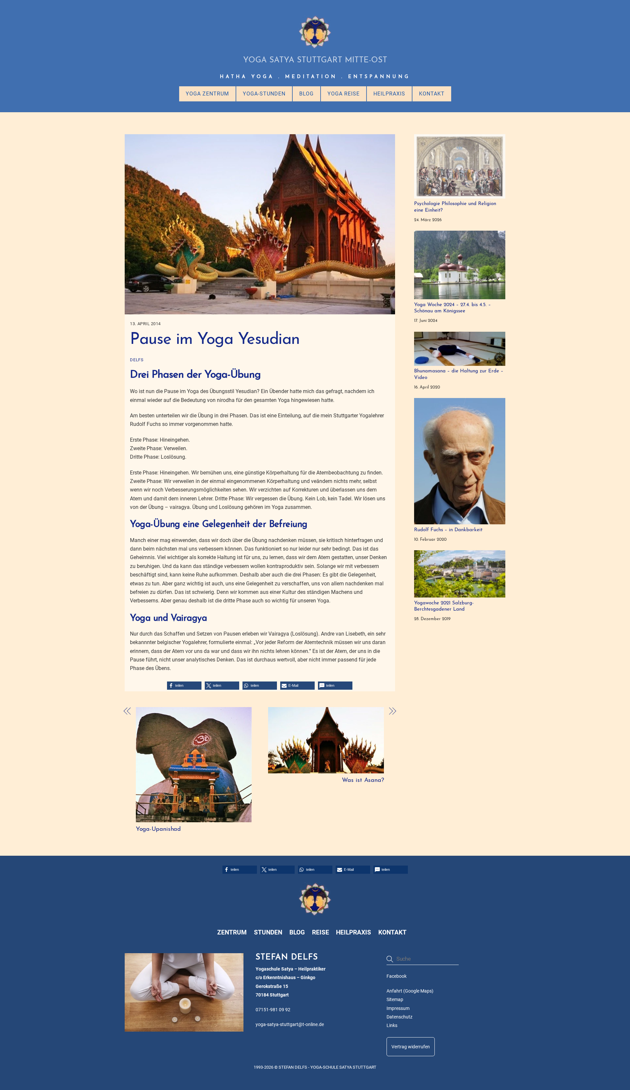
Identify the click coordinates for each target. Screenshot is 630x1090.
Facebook (397, 976)
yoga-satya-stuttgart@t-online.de (290, 1024)
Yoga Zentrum (207, 94)
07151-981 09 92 (273, 1010)
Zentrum (232, 932)
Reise (320, 932)
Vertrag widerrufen (410, 1046)
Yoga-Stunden (264, 94)
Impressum (398, 1008)
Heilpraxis (389, 94)
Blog (306, 94)
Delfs (136, 359)
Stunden (268, 932)
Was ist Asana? (363, 780)
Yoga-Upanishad (158, 829)
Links (392, 1025)
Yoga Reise (343, 94)
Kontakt (432, 94)
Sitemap (395, 999)
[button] (184, 685)
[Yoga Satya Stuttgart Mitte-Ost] (315, 46)
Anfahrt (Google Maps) (410, 991)
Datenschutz (399, 1017)
